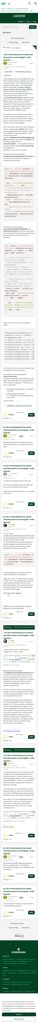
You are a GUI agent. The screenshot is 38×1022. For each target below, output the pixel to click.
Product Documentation (16, 991)
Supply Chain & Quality (17, 984)
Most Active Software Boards (11, 11)
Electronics (7, 961)
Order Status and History (23, 970)
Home (3, 8)
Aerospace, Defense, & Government (25, 959)
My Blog (18, 593)
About (19, 982)
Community (10, 8)
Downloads (5, 991)
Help (34, 21)
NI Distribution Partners (9, 970)
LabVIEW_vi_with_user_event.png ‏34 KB (20, 405)
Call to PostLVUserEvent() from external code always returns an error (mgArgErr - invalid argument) (18, 57)
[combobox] (14, 27)
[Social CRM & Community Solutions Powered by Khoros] (19, 935)
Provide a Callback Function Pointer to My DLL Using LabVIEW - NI (18, 89)
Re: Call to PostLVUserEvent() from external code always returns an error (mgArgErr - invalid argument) (18, 430)
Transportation (23, 963)
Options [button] (31, 63)
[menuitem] (29, 4)
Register (20, 21)
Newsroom (7, 984)
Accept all (19, 1014)
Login (28, 21)
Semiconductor (13, 963)
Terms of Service (12, 973)
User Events (7, 75)
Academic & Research (8, 959)
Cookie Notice (19, 1006)
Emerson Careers (27, 982)
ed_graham (31, 627)
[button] (5, 415)
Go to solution (15, 48)
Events (26, 984)
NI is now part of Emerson (9, 982)
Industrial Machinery (22, 961)
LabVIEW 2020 (8, 71)
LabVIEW (25, 11)
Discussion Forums (21, 8)
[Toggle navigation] (9, 3)
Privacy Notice (8, 1006)
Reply (31, 415)
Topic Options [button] (6, 32)
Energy (13, 961)
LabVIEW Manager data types (23, 71)
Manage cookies (19, 1019)
